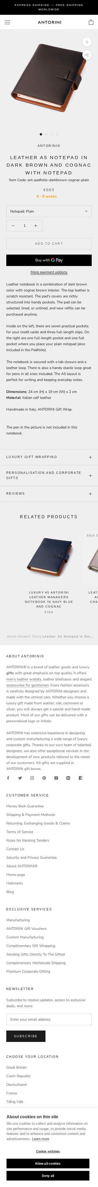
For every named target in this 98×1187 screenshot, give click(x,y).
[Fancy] (80, 778)
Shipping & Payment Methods (30, 814)
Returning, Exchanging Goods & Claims (38, 823)
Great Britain (16, 1067)
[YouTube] (56, 778)
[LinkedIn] (68, 778)
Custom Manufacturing (25, 937)
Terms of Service (19, 831)
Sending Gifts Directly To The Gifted (35, 954)
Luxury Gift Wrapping (31, 457)
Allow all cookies (48, 1163)
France (11, 1093)
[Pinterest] (44, 778)
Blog (10, 891)
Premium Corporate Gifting (28, 971)
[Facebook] (8, 778)
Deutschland (16, 1084)
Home (12, 636)
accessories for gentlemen (27, 685)
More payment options (49, 272)
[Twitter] (20, 778)
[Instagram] (32, 778)
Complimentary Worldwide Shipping (36, 962)
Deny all (48, 1176)
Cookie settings (48, 1151)
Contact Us (15, 849)
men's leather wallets (23, 679)
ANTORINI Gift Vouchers (26, 928)
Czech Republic (18, 1076)
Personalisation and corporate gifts (44, 475)
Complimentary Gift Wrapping (30, 945)
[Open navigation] (7, 22)
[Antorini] (49, 22)
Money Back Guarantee (25, 806)
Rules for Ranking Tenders (27, 840)
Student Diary (29, 636)
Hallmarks (14, 883)
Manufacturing (18, 920)
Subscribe (26, 1036)
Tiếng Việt (14, 1101)
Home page (15, 874)
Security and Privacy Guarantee (31, 857)
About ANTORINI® (21, 866)
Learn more (40, 1139)
